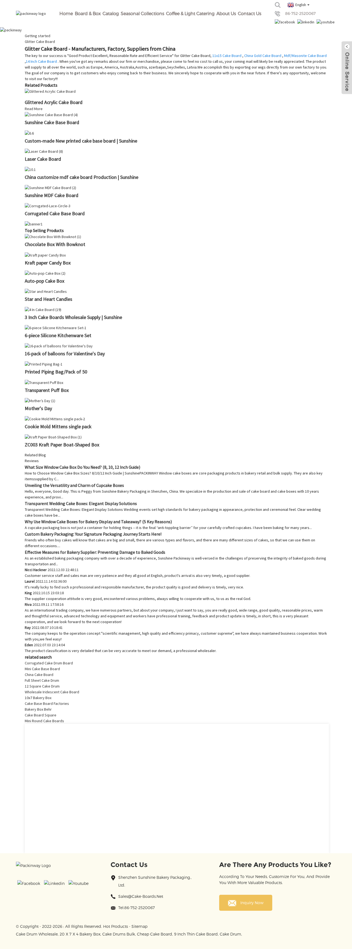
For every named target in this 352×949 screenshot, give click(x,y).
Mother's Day (38, 408)
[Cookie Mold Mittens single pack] (55, 418)
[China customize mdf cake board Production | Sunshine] (30, 169)
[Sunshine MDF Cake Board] (50, 187)
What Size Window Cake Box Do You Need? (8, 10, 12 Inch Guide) (82, 467)
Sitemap (139, 926)
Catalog (111, 13)
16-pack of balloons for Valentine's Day (65, 353)
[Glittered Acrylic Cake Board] (50, 91)
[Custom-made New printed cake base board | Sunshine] (29, 132)
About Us (226, 13)
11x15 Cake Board (226, 55)
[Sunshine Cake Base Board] (51, 114)
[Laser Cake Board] (44, 151)
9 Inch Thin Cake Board (196, 934)
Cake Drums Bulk (118, 934)
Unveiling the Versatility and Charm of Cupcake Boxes (74, 485)
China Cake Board (39, 674)
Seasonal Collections (142, 13)
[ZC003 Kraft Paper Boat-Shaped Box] (53, 436)
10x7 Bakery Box (38, 697)
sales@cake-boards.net (140, 896)
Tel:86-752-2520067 (136, 907)
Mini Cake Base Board (42, 668)
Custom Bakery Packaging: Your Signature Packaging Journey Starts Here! (93, 534)
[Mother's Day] (40, 400)
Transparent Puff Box (47, 390)
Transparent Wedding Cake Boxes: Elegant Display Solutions (81, 503)
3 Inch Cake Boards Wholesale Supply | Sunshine (73, 317)
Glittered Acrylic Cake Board (53, 102)
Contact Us (249, 13)
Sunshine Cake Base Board (52, 122)
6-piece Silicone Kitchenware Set (58, 335)
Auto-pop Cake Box (44, 281)
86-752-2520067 (300, 13)
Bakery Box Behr (38, 709)
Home (66, 13)
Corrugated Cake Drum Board (49, 663)
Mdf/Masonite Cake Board (305, 55)
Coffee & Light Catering (190, 13)
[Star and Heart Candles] (46, 291)
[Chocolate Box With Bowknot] (53, 236)
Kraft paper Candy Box (48, 263)
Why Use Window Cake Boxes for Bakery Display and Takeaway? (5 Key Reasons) (98, 521)
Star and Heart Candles (48, 299)
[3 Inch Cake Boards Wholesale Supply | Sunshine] (43, 309)
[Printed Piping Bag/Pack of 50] (43, 363)
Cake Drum (230, 934)
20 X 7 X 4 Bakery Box (80, 934)
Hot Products (115, 926)
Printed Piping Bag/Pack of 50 (56, 372)
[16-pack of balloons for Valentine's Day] (59, 345)
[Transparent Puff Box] (44, 382)
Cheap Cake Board (154, 934)
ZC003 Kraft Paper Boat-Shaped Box (62, 444)
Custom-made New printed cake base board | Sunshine (81, 141)
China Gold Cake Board (262, 55)
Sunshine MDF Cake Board (51, 195)
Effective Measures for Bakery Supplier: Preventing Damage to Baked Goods (95, 552)
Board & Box (88, 13)
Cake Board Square (40, 715)
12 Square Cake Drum (42, 686)
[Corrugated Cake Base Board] (47, 205)
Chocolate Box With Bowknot (55, 244)
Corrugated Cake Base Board (55, 213)
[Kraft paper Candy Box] (45, 254)
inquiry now (251, 902)
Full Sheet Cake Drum (42, 680)
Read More (34, 108)
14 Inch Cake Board (41, 61)
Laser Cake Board (43, 159)
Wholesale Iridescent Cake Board (52, 691)
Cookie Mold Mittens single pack (58, 426)
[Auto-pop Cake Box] (45, 273)
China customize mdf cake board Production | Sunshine (81, 177)
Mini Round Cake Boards (44, 720)
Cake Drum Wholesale (37, 934)
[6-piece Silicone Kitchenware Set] (55, 327)
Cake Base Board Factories (47, 703)
